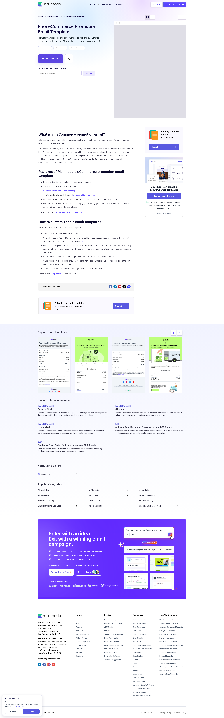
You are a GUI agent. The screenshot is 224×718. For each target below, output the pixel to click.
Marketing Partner (83, 634)
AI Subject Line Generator (142, 649)
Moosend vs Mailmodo (168, 649)
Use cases (137, 652)
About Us (79, 631)
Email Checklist (138, 638)
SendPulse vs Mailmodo (168, 652)
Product (108, 615)
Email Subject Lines (140, 634)
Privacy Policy (165, 712)
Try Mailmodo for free (164, 196)
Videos (135, 670)
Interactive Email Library (142, 696)
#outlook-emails (76, 48)
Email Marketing (110, 620)
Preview (54, 361)
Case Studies (138, 656)
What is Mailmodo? (164, 213)
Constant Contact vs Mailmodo (171, 627)
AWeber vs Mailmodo (167, 663)
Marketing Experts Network (143, 685)
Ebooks (136, 663)
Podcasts (136, 667)
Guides (135, 660)
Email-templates (51, 16)
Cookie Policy (180, 712)
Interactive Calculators (141, 689)
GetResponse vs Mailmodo (169, 660)
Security (79, 652)
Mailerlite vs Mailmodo (168, 634)
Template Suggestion (112, 660)
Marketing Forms (139, 681)
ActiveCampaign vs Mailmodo (170, 623)
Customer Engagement (113, 623)
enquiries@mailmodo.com (49, 658)
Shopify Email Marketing (113, 634)
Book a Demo (81, 645)
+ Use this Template (51, 58)
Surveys (107, 631)
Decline (13, 711)
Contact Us (80, 649)
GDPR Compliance (83, 642)
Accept (31, 711)
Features (79, 627)
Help (77, 623)
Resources (138, 615)
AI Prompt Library (139, 692)
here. (82, 241)
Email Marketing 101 (140, 623)
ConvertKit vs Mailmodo (168, 674)
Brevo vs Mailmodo (166, 638)
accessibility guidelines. (84, 195)
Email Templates (139, 627)
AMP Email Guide (139, 620)
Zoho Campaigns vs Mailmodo (171, 645)
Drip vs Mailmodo (166, 656)
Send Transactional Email (113, 645)
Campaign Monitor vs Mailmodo (171, 667)
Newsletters (137, 674)
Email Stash (137, 642)
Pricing (78, 620)
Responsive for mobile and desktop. (59, 191)
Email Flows (137, 631)
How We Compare (168, 615)
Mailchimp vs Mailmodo (168, 620)
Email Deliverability (111, 638)
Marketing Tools (139, 678)
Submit (89, 73)
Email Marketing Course (142, 645)
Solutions (79, 656)
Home (40, 16)
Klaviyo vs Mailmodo (167, 631)
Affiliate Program (82, 638)
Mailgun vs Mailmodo (167, 670)
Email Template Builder (113, 642)
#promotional (60, 48)
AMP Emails (108, 627)
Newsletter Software (112, 656)
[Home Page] (49, 4)
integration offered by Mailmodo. (68, 212)
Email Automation (110, 652)
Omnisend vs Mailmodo (168, 642)
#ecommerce (45, 48)
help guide (56, 274)
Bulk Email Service (111, 649)
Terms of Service (148, 712)
